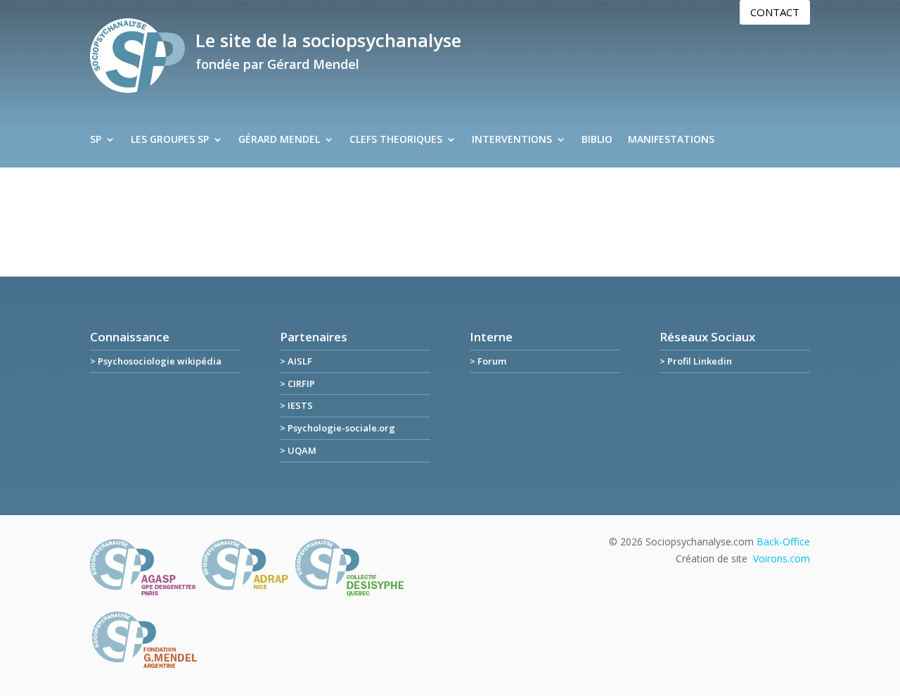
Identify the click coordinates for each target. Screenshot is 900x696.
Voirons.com (781, 558)
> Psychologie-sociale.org (337, 428)
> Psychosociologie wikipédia (155, 361)
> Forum (488, 361)
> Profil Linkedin (696, 361)
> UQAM (298, 450)
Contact (774, 12)
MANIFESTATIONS (671, 140)
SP (95, 140)
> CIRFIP (297, 383)
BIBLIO (596, 140)
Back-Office (783, 541)
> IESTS (296, 405)
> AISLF (296, 361)
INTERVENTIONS (512, 140)
